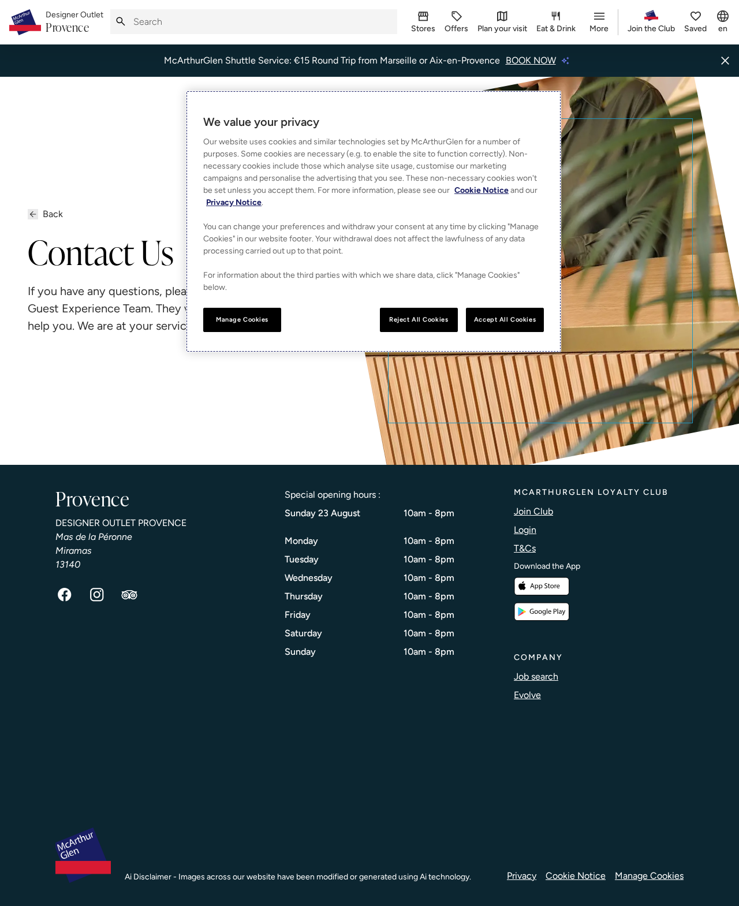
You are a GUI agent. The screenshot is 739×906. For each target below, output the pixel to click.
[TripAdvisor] (129, 595)
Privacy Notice (234, 202)
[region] (373, 221)
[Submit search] (120, 21)
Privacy (521, 875)
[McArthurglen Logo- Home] (25, 22)
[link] (74, 22)
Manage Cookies (649, 875)
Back (53, 213)
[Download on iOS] (541, 586)
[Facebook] (64, 595)
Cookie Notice (576, 875)
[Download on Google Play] (541, 611)
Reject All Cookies (418, 319)
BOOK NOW (531, 60)
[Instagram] (97, 595)
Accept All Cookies (505, 319)
